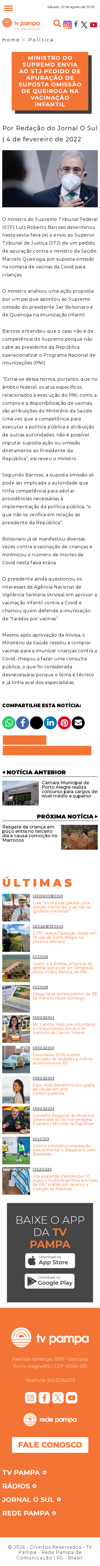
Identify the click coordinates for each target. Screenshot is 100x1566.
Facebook (76, 24)
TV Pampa (21, 30)
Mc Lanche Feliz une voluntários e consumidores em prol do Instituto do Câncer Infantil (64, 1028)
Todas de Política (47, 751)
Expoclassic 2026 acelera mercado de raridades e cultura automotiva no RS (62, 1059)
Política (41, 40)
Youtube (93, 25)
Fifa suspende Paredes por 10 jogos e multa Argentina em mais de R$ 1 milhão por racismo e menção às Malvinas (65, 1182)
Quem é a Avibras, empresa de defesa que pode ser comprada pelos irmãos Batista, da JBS (63, 968)
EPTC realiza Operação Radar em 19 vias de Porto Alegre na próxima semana (65, 937)
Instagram (67, 25)
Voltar (26, 740)
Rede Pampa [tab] (25, 1513)
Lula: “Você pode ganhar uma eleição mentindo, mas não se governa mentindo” (62, 907)
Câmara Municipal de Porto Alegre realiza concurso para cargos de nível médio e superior (69, 789)
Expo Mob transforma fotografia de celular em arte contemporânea (64, 1089)
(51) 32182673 (61, 1380)
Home (11, 40)
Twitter (84, 25)
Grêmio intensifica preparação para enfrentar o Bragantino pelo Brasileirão (64, 1150)
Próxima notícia (65, 816)
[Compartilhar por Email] (78, 722)
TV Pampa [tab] (21, 1473)
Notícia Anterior (36, 772)
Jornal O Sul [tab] (28, 1500)
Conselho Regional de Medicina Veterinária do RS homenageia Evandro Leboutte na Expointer (63, 1120)
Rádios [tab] (16, 1486)
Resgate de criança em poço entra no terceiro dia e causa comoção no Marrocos (30, 833)
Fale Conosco (50, 1445)
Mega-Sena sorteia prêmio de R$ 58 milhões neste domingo (65, 996)
